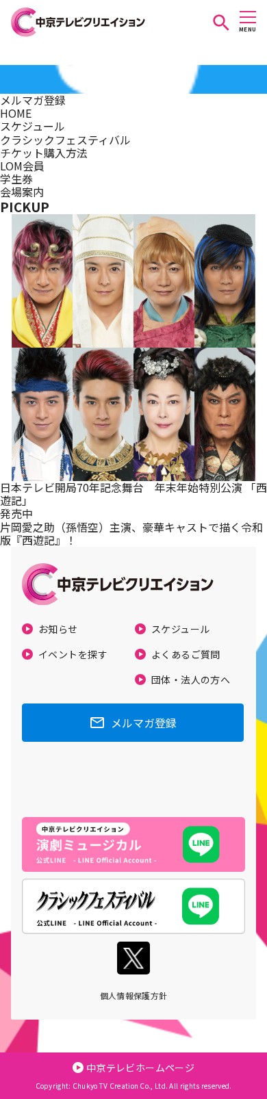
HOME (15, 113)
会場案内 (22, 191)
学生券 (16, 178)
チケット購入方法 (44, 152)
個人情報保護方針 (134, 995)
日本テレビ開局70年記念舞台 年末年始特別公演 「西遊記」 (133, 493)
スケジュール (32, 126)
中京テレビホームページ (140, 1067)
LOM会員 (22, 165)
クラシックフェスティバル (65, 139)
